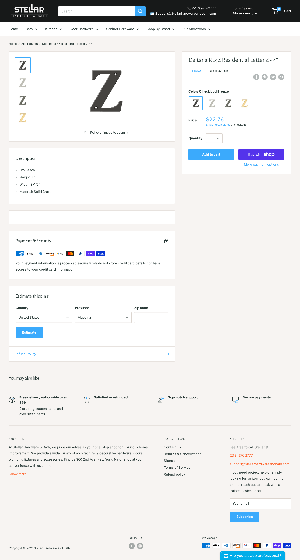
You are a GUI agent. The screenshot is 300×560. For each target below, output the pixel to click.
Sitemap (170, 461)
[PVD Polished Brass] (244, 103)
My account (243, 13)
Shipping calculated (218, 124)
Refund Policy (25, 354)
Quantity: (195, 138)
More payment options (261, 164)
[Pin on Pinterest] (265, 77)
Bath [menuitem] (29, 29)
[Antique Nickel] (228, 103)
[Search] (140, 11)
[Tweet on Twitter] (273, 77)
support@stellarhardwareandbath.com (259, 464)
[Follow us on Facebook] (132, 546)
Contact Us (172, 447)
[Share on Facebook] (256, 77)
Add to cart (211, 154)
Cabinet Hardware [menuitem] (120, 29)
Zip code (141, 308)
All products (29, 43)
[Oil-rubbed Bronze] (196, 103)
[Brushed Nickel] (212, 103)
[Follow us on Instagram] (140, 546)
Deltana (194, 71)
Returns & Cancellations (182, 454)
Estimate (29, 332)
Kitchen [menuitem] (51, 29)
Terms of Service (177, 467)
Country (22, 308)
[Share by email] (281, 77)
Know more (18, 474)
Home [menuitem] (13, 29)
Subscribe (244, 517)
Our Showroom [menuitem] (194, 29)
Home (13, 43)
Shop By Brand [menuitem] (158, 29)
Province (82, 308)
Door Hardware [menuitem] (82, 29)
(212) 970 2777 (241, 455)
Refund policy (174, 474)
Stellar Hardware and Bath (52, 548)
